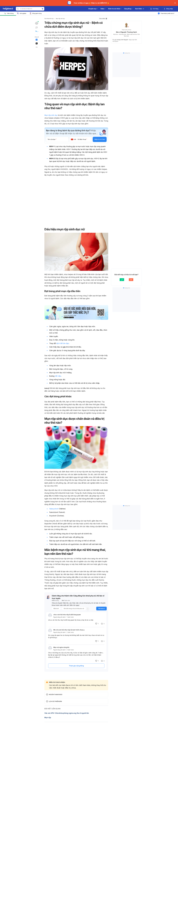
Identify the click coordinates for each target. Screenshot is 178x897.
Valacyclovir (53, 509)
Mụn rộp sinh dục (60, 18)
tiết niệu (58, 376)
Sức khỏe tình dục (49, 18)
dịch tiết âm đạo (62, 343)
